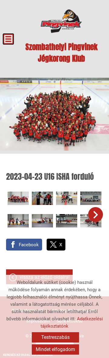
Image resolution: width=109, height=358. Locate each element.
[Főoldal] (61, 21)
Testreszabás (55, 337)
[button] (95, 214)
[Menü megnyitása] (8, 39)
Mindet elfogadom (55, 349)
